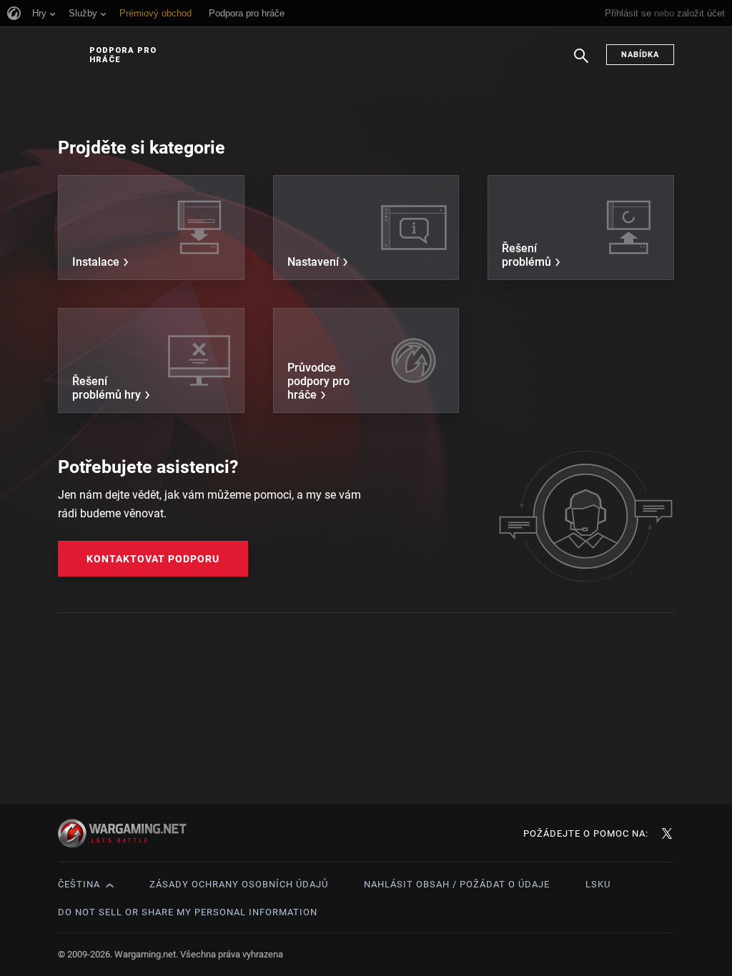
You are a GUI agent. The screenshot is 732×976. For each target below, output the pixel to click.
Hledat (581, 62)
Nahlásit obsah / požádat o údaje (457, 884)
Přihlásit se (628, 13)
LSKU (597, 884)
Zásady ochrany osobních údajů (238, 884)
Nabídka (640, 54)
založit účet (701, 13)
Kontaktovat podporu (152, 558)
